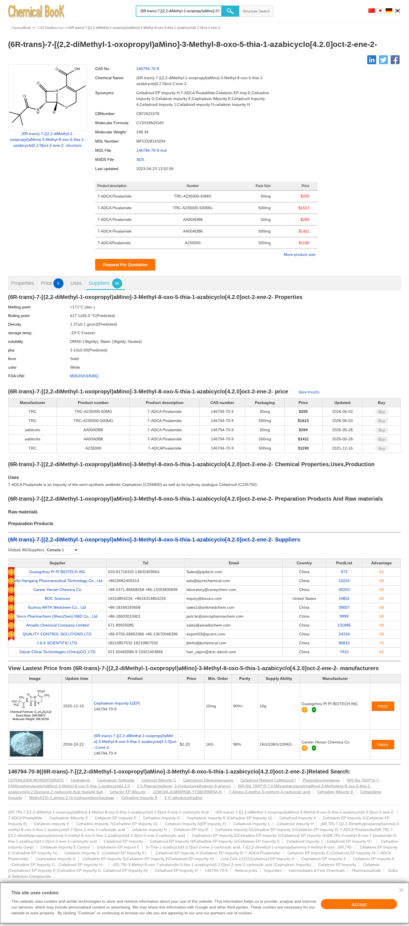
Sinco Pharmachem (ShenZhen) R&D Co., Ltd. (57, 616)
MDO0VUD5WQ (84, 376)
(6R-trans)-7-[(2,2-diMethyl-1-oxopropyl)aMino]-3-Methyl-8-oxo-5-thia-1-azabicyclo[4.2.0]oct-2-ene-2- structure (47, 139)
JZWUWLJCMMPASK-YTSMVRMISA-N (187, 792)
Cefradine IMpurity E (335, 792)
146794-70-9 (147, 68)
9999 (344, 616)
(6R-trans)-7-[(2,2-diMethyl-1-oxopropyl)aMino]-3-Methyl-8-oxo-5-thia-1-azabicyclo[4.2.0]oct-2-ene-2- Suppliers (154, 539)
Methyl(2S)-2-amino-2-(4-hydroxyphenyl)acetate (71, 797)
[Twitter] (383, 59)
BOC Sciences (57, 598)
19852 (344, 598)
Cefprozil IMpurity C (158, 780)
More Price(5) (309, 392)
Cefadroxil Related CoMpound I (268, 780)
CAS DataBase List (50, 28)
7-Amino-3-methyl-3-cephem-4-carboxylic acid (269, 792)
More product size (300, 254)
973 (344, 572)
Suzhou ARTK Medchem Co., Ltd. (57, 607)
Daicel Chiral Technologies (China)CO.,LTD (57, 652)
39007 (344, 607)
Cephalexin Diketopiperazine (208, 780)
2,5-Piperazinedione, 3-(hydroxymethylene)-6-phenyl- (184, 786)
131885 (344, 625)
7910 (344, 652)
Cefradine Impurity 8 (139, 797)
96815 (344, 643)
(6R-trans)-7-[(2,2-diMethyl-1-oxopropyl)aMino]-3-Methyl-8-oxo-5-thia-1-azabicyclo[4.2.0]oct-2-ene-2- (135, 741)
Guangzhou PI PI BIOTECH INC (57, 572)
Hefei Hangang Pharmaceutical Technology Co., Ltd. (57, 580)
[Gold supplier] (304, 710)
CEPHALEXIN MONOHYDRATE (36, 780)
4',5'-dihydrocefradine (183, 797)
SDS (140, 159)
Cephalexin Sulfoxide (115, 780)
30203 (344, 589)
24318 (344, 634)
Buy (381, 412)
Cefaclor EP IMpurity (128, 792)
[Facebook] (395, 59)
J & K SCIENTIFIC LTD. (57, 643)
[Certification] (314, 710)
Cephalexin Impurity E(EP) (117, 703)
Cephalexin (80, 780)
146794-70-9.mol (151, 150)
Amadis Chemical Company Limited (57, 625)
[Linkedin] (371, 59)
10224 (344, 580)
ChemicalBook (21, 28)
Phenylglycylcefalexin (321, 780)
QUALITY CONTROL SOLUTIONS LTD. (57, 634)
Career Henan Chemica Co (57, 589)
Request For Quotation (125, 264)
